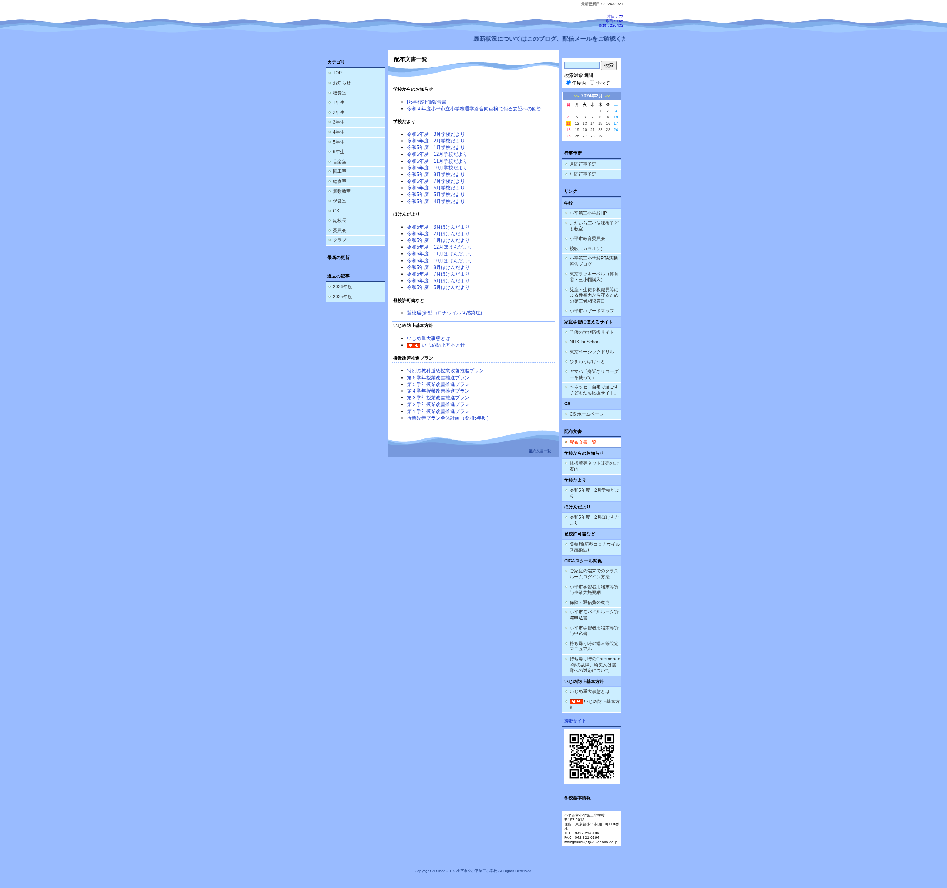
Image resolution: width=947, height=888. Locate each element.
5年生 (338, 142)
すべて (603, 83)
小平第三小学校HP (588, 213)
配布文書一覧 (583, 442)
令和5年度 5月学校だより (436, 194)
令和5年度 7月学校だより (436, 181)
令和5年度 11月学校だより (437, 161)
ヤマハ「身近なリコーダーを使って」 (594, 374)
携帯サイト (575, 720)
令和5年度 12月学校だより (437, 154)
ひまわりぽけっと (587, 361)
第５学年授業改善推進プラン (438, 384)
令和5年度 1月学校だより (436, 147)
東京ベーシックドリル (592, 351)
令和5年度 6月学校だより (436, 188)
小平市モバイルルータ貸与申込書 (594, 614)
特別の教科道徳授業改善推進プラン (445, 370)
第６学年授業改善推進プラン (438, 377)
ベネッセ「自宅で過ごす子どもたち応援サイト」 (594, 390)
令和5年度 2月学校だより (436, 141)
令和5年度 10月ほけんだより (439, 260)
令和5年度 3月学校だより (436, 134)
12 (577, 123)
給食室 (339, 181)
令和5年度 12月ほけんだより (439, 247)
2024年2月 (592, 95)
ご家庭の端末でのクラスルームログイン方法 (594, 573)
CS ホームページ (587, 414)
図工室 (339, 171)
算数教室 (342, 191)
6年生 (338, 151)
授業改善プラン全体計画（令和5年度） (449, 418)
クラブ (339, 240)
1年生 (338, 102)
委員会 (339, 230)
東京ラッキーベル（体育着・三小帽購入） (594, 276)
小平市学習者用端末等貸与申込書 (594, 630)
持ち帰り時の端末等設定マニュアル (594, 646)
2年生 (338, 112)
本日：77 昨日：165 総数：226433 (611, 20)
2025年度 (342, 296)
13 (585, 123)
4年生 (338, 132)
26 (577, 136)
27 (585, 136)
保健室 (339, 201)
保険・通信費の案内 (590, 602)
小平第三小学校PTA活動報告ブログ (594, 261)
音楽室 (339, 161)
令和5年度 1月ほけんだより (438, 240)
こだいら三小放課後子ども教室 (594, 226)
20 (585, 130)
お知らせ (342, 82)
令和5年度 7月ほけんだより (438, 274)
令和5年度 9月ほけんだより (438, 267)
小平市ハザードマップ (592, 310)
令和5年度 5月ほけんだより (438, 287)
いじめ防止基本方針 (442, 345)
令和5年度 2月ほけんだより (438, 233)
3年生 (338, 122)
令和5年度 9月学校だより (436, 174)
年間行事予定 (583, 174)
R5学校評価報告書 (426, 102)
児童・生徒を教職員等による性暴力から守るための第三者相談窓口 (594, 295)
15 (600, 123)
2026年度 (342, 286)
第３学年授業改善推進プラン (438, 397)
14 (592, 123)
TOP (337, 72)
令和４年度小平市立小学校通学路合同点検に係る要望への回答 (474, 108)
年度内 (579, 83)
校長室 (339, 92)
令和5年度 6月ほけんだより (438, 280)
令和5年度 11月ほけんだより (439, 253)
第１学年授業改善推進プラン (438, 411)
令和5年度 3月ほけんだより (438, 227)
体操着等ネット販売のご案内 (594, 466)
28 (592, 136)
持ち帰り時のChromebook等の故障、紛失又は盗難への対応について (595, 664)
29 (600, 136)
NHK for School (585, 341)
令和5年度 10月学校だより (437, 168)
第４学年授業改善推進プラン (438, 391)
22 (600, 130)
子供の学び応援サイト (592, 332)
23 (608, 130)
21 (592, 130)
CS (336, 210)
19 (577, 130)
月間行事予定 (583, 164)
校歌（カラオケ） (587, 248)
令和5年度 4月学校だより (436, 201)
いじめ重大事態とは (428, 338)
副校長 (339, 220)
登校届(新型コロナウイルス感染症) (444, 313)
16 (608, 123)
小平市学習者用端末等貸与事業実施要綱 (594, 589)
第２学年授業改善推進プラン (438, 404)
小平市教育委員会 (587, 238)
